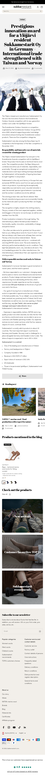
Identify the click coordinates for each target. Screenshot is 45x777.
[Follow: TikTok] (19, 727)
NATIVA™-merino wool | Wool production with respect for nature (16, 420)
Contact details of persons (34, 653)
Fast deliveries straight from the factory (22, 2)
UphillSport (5, 465)
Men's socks (6, 647)
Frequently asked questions (30, 662)
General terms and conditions (31, 682)
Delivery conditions (31, 667)
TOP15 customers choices (11, 661)
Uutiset (22, 19)
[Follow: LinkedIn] (24, 727)
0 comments (38, 68)
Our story (5, 694)
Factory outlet (29, 650)
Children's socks (7, 651)
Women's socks (7, 643)
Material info (6, 713)
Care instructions (30, 657)
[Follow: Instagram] (8, 727)
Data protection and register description (32, 676)
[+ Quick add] (18, 458)
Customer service (31, 646)
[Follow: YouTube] (14, 727)
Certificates (6, 717)
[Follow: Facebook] (3, 727)
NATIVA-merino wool (9, 702)
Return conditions (31, 671)
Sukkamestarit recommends (7, 656)
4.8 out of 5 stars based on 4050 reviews (22, 772)
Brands (4, 705)
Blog (3, 709)
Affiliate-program (8, 720)
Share (24, 376)
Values (4, 698)
